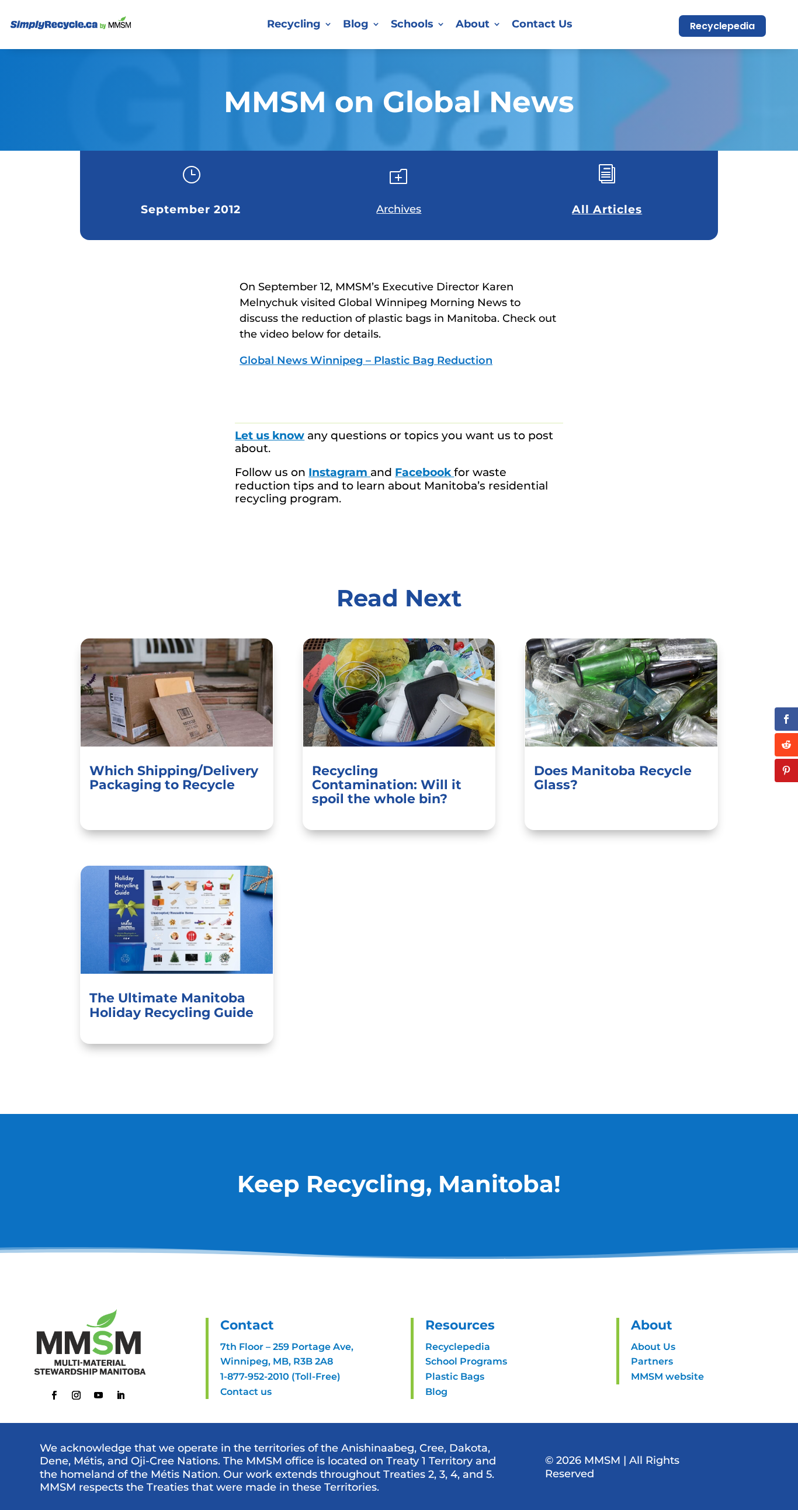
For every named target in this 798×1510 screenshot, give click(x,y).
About (473, 24)
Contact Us (542, 24)
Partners (652, 1361)
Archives (398, 209)
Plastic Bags (454, 1376)
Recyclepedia (722, 26)
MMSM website (667, 1376)
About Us (653, 1346)
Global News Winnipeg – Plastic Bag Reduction (366, 360)
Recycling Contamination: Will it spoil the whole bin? (387, 785)
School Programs (466, 1361)
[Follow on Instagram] (76, 1395)
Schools (412, 24)
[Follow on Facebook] (54, 1395)
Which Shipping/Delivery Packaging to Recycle (173, 778)
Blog (356, 24)
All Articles (607, 209)
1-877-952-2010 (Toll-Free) (280, 1376)
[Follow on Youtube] (98, 1395)
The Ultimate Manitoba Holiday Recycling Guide (171, 1005)
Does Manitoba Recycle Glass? (613, 778)
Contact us (246, 1391)
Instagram (339, 472)
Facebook (424, 472)
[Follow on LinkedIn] (120, 1395)
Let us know (269, 435)
